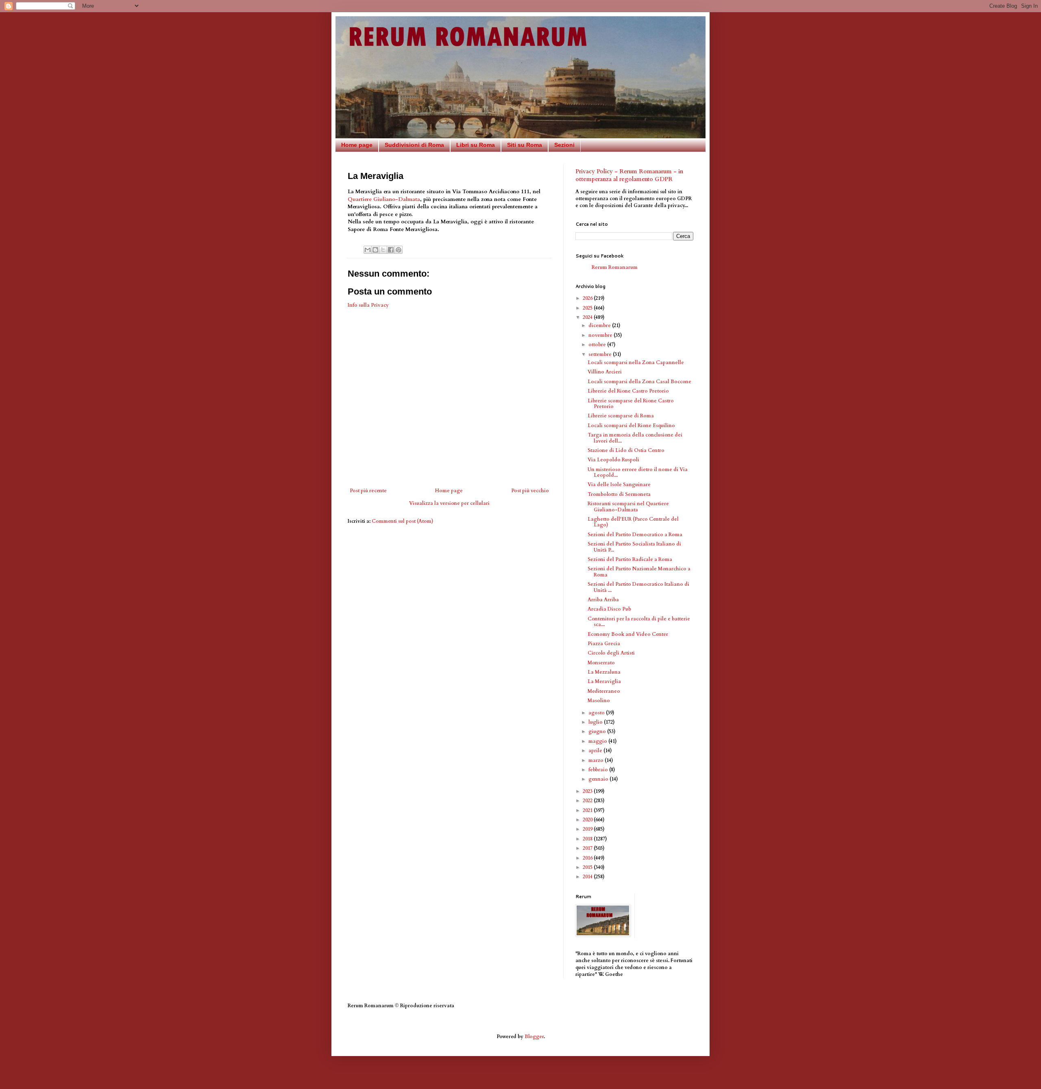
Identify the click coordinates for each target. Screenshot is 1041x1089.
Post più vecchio (530, 490)
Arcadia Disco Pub (609, 609)
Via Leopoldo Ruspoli (613, 459)
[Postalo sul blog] (375, 250)
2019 (588, 829)
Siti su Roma (524, 145)
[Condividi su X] (383, 250)
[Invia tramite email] (368, 250)
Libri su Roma (475, 145)
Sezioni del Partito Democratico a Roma (635, 534)
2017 (588, 848)
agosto (597, 712)
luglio (596, 722)
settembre (600, 354)
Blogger (534, 1036)
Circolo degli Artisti (611, 653)
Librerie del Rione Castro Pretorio (628, 391)
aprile (595, 750)
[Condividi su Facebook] (391, 250)
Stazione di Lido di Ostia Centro (626, 450)
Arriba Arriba (603, 599)
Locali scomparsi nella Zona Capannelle (636, 362)
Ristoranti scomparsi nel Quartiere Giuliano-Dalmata (628, 506)
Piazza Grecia (604, 643)
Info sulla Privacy (368, 305)
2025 (588, 308)
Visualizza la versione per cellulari (449, 503)
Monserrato (601, 662)
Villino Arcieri (605, 372)
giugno (597, 731)
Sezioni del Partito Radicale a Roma (630, 559)
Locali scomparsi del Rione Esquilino (631, 425)
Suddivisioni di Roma (414, 145)
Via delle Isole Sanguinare (619, 484)
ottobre (597, 344)
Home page (356, 145)
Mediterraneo (604, 691)
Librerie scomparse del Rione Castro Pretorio (631, 403)
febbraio (598, 769)
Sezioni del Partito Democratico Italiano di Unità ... (638, 587)
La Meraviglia (604, 681)
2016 (588, 858)
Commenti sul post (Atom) (402, 521)
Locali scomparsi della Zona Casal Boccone (639, 381)
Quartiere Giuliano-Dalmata (384, 199)
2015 (588, 867)
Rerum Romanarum (615, 267)
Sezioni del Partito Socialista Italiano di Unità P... (634, 547)
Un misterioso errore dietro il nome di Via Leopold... (638, 472)
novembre (601, 335)
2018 (588, 839)
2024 (588, 317)
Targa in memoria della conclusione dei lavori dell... (635, 438)
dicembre (600, 325)
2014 (588, 876)
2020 (588, 819)
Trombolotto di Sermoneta (619, 494)
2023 (588, 791)
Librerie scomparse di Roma (621, 415)
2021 (588, 810)
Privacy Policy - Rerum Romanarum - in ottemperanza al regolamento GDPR (629, 175)
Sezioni (564, 145)
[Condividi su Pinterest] (398, 250)
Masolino (599, 700)
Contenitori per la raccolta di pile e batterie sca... (639, 621)
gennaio (599, 779)
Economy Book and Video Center (628, 634)
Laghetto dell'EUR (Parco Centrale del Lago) (633, 522)
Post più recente (368, 490)
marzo (596, 760)
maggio (598, 741)
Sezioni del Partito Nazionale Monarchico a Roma (639, 571)
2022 (588, 800)
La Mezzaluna (604, 672)
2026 (588, 298)
